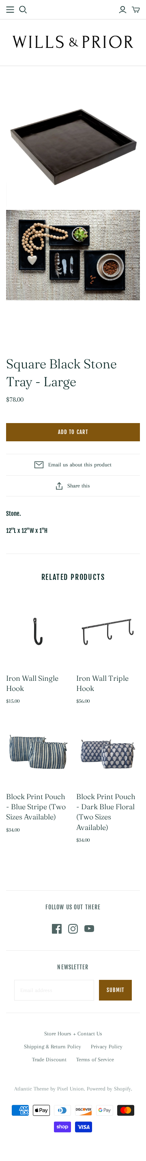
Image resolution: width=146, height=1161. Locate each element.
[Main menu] (10, 10)
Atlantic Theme (31, 1089)
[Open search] (23, 10)
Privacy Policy (106, 1046)
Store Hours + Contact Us (73, 1034)
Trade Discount (49, 1059)
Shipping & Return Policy (52, 1046)
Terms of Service (95, 1059)
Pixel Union (70, 1089)
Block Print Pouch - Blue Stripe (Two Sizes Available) (36, 806)
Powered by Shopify (109, 1089)
